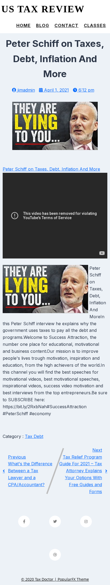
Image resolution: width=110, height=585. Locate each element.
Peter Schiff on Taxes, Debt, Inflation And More (51, 169)
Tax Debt (34, 436)
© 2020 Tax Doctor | (39, 579)
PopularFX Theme (73, 579)
